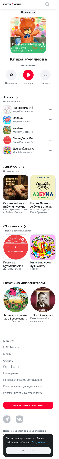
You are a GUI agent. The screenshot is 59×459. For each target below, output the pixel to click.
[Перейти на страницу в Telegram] (6, 419)
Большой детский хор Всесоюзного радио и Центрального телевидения (16, 317)
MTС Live (8, 341)
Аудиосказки (28, 65)
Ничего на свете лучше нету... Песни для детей (41, 264)
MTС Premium (11, 348)
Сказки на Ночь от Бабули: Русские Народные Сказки (15, 205)
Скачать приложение (28, 405)
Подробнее (39, 442)
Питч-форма (11, 367)
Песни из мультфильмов (13, 264)
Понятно (28, 450)
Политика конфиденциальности (22, 386)
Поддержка (10, 373)
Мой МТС (9, 354)
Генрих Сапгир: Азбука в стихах (41, 205)
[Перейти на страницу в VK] (19, 419)
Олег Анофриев (43, 315)
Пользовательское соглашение (22, 380)
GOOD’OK (9, 361)
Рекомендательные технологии (22, 393)
